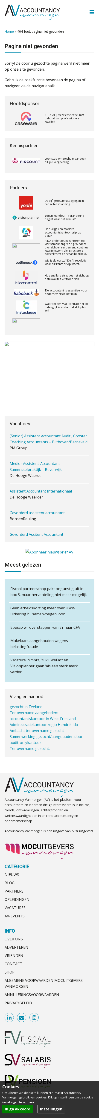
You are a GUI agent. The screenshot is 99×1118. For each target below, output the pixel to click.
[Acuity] (26, 229)
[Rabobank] (26, 288)
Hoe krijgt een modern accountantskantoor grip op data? (63, 228)
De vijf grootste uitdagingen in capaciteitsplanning (64, 198)
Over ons (14, 939)
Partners (14, 891)
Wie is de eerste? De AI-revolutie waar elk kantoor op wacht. (66, 258)
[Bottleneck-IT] (26, 258)
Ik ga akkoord (17, 1109)
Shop (10, 972)
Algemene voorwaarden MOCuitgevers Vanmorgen (44, 983)
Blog (10, 882)
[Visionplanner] (26, 213)
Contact (13, 963)
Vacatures (15, 907)
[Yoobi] (26, 199)
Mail (21, 1017)
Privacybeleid (18, 1003)
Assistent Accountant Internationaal (41, 480)
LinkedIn (9, 1017)
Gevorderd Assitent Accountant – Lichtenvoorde (38, 526)
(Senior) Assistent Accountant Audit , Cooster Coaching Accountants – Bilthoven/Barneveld (48, 428)
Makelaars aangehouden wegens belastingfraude (39, 643)
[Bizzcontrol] (26, 273)
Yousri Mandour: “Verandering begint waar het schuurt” (64, 213)
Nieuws (12, 874)
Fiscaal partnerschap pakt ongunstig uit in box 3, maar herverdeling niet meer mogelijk (48, 591)
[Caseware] (26, 118)
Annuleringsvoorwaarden (32, 994)
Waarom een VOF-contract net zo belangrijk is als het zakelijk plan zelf (66, 303)
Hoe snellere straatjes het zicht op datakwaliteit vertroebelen (67, 273)
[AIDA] (26, 243)
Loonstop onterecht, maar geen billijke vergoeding (65, 160)
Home (9, 31)
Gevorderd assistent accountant (37, 502)
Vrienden (14, 955)
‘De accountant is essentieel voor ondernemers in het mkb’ (66, 288)
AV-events (15, 916)
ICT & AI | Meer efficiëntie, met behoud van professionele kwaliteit (64, 118)
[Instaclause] (26, 303)
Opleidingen (17, 899)
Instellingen (51, 1109)
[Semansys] (26, 318)
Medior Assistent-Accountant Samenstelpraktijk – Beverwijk (36, 455)
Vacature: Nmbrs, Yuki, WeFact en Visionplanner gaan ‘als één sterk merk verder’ (44, 665)
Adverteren (16, 947)
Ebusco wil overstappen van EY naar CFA (45, 627)
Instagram (34, 1017)
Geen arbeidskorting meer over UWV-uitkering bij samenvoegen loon (43, 611)
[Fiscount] (26, 160)
